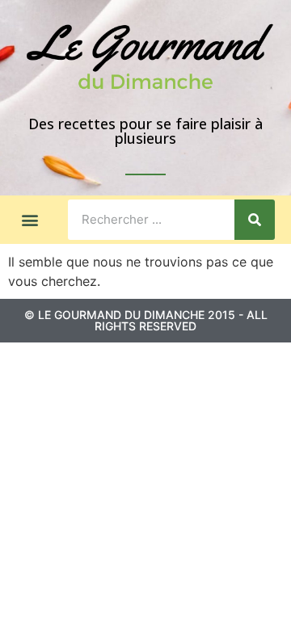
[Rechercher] (254, 220)
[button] (29, 219)
